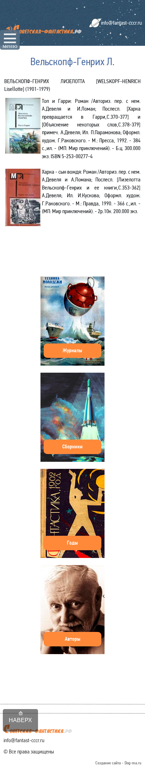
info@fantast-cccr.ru (121, 22)
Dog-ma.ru (133, 763)
